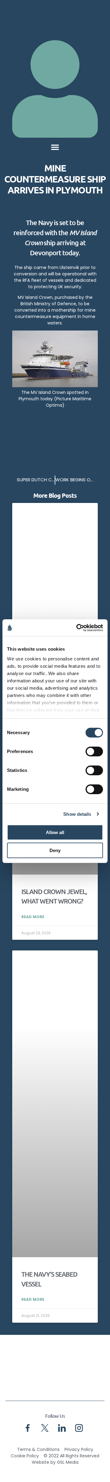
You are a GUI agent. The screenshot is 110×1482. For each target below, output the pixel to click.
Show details (77, 814)
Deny (55, 850)
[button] (55, 147)
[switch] (94, 751)
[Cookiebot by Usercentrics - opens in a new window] (77, 628)
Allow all (55, 832)
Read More (32, 916)
